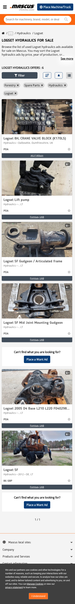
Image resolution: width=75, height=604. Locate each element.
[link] (37, 116)
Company (8, 549)
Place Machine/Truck (57, 7)
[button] (20, 75)
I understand (38, 596)
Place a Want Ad (37, 359)
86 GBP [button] (7, 481)
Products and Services (16, 556)
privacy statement (14, 587)
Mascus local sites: (19, 542)
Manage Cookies (35, 584)
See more (67, 59)
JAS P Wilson (37, 155)
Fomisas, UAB (37, 216)
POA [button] (5, 149)
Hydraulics (24, 33)
